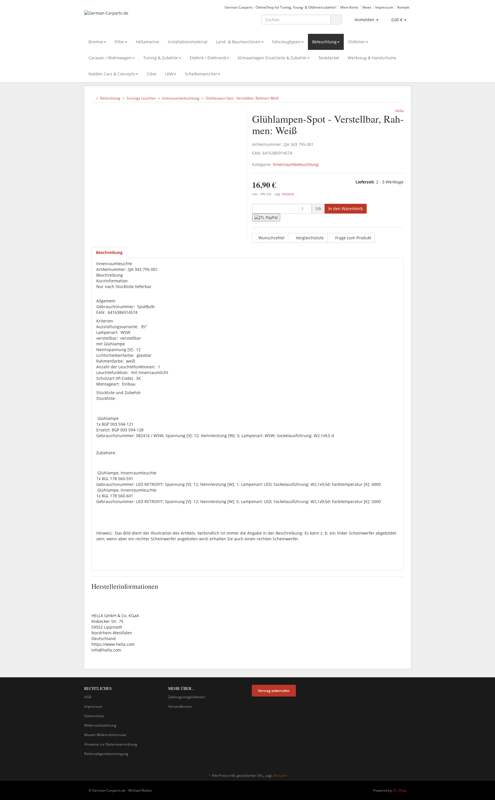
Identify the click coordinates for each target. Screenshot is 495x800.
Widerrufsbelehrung (100, 725)
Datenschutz (94, 715)
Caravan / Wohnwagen (110, 57)
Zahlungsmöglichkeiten (186, 697)
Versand (288, 194)
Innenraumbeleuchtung (296, 164)
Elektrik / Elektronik (208, 57)
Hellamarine (147, 41)
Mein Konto (349, 7)
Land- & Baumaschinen (238, 41)
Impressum (384, 7)
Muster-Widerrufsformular (105, 734)
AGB (87, 697)
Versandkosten (180, 706)
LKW (169, 74)
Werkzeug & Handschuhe (372, 57)
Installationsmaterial (187, 41)
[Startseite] (92, 98)
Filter (119, 41)
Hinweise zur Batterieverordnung (110, 744)
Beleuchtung (324, 41)
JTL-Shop (399, 790)
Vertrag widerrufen (274, 690)
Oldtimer (356, 41)
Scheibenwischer (201, 74)
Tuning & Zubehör (160, 57)
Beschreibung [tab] (109, 252)
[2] (266, 217)
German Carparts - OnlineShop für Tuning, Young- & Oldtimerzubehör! (280, 7)
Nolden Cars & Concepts (112, 74)
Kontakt (403, 7)
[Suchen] (336, 19)
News (366, 7)
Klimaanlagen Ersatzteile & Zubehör (272, 57)
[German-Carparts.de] (135, 19)
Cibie (151, 74)
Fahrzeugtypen (286, 41)
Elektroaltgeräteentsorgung (106, 753)
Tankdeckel (328, 57)
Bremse (96, 41)
